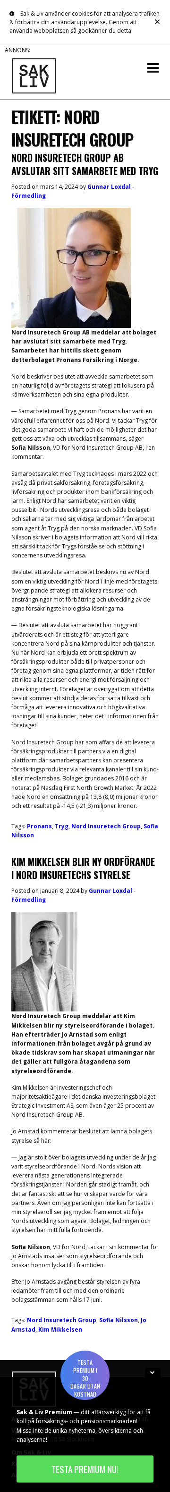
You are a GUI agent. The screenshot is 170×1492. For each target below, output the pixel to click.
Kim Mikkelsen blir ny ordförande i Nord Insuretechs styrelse (83, 868)
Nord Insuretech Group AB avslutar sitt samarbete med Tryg (84, 164)
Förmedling (28, 196)
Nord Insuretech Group (106, 826)
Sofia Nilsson (118, 1320)
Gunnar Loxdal (109, 187)
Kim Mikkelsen (60, 1329)
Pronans (39, 826)
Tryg (61, 826)
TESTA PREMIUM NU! (85, 1469)
